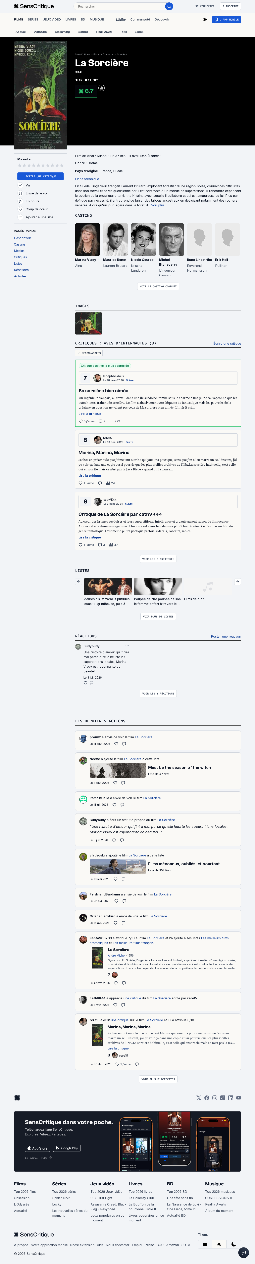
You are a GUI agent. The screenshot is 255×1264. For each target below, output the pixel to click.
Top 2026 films (25, 1192)
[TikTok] (222, 1099)
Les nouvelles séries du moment (69, 1213)
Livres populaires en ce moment (146, 1217)
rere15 (107, 438)
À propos (21, 1245)
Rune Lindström (199, 260)
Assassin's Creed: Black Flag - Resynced (108, 1206)
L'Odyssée (21, 1204)
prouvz (95, 737)
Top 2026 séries (64, 1192)
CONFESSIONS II (218, 1198)
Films (96, 54)
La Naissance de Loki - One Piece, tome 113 (184, 1206)
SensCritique (82, 54)
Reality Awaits (215, 1204)
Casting (83, 215)
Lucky (56, 1204)
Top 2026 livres (140, 1192)
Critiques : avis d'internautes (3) (115, 342)
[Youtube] (238, 1099)
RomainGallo (99, 798)
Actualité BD (176, 1215)
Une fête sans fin (180, 1198)
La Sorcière (120, 54)
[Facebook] (206, 1099)
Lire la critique (90, 414)
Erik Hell (221, 260)
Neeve (95, 759)
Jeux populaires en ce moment (107, 1217)
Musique (214, 1184)
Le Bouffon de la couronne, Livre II (142, 1206)
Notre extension (82, 1245)
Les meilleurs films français (133, 943)
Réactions (86, 635)
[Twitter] (198, 1099)
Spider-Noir (61, 1198)
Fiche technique (87, 179)
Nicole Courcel (142, 260)
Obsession (21, 1198)
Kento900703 (101, 938)
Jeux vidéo (102, 1184)
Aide (100, 1245)
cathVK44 (110, 499)
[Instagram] (214, 1099)
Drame (107, 54)
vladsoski (97, 855)
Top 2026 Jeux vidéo (106, 1192)
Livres (135, 1184)
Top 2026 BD (177, 1192)
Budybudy (98, 820)
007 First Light (101, 1198)
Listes (82, 570)
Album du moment (219, 1211)
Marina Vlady (85, 260)
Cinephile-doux (113, 376)
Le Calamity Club (141, 1198)
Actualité (20, 1211)
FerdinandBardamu (105, 894)
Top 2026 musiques (220, 1192)
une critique (132, 998)
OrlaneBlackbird (102, 916)
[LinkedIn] (230, 1099)
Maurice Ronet (115, 260)
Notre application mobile (49, 1245)
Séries (59, 1184)
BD (170, 1184)
